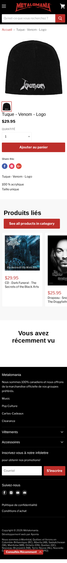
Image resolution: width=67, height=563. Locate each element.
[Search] (60, 18)
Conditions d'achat (14, 511)
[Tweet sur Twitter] (12, 166)
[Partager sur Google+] (19, 166)
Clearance (8, 421)
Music (6, 398)
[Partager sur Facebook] (4, 166)
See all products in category (32, 223)
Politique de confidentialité (19, 505)
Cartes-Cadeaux (12, 413)
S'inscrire (54, 471)
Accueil (7, 29)
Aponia (35, 534)
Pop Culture (9, 406)
